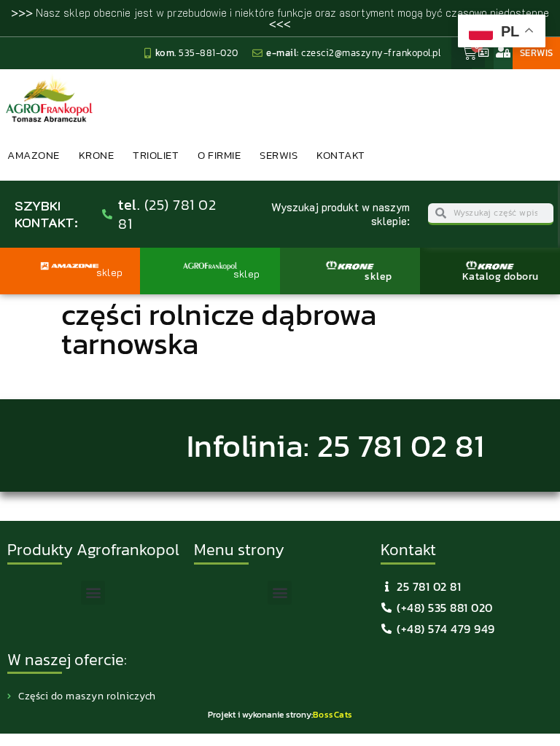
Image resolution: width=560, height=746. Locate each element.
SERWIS (536, 53)
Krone (96, 154)
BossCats (333, 714)
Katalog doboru (500, 276)
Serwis (279, 154)
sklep (378, 276)
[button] (93, 593)
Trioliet (156, 154)
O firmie (219, 154)
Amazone (33, 154)
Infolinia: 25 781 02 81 (336, 446)
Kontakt (340, 154)
